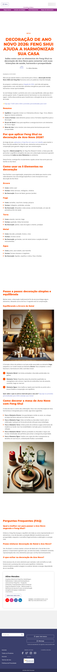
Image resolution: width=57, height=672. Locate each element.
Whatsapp (41, 641)
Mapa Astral (7, 10)
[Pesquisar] (22, 635)
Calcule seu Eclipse (19, 10)
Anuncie (4, 656)
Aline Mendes (33, 68)
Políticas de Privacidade (9, 663)
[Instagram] (11, 600)
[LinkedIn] (20, 600)
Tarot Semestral (33, 10)
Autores (4, 650)
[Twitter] (27, 653)
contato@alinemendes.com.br (40, 599)
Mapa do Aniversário (47, 10)
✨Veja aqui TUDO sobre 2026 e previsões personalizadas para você (24, 104)
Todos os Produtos (7, 653)
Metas (28, 33)
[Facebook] (16, 600)
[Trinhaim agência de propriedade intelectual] (29, 662)
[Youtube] (7, 600)
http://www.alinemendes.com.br (38, 600)
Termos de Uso (6, 660)
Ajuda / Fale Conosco (41, 636)
